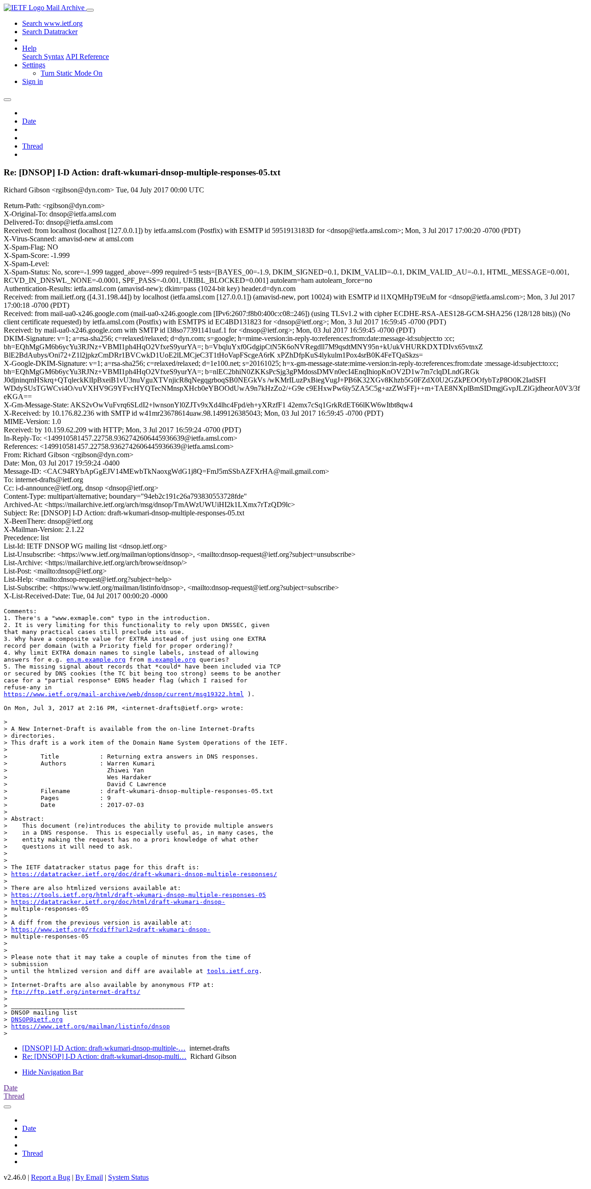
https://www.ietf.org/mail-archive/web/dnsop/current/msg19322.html (124, 694)
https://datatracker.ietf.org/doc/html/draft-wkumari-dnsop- (118, 901)
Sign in (32, 81)
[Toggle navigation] (90, 10)
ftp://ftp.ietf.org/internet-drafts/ (75, 991)
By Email (89, 1177)
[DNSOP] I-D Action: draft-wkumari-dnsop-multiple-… (104, 1048)
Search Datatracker (50, 32)
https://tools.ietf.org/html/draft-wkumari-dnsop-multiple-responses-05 (138, 894)
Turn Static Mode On (72, 73)
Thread (32, 146)
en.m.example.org (96, 659)
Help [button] (29, 48)
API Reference (87, 56)
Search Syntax (43, 56)
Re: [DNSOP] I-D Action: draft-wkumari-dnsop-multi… (104, 1056)
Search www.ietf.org (52, 23)
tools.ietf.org (233, 971)
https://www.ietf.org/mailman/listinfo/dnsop (90, 1026)
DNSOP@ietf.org (37, 1019)
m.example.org (172, 659)
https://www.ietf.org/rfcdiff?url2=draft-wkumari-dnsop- (111, 929)
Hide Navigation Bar (52, 1072)
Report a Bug (50, 1177)
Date (29, 121)
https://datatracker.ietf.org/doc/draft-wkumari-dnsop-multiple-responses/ (144, 874)
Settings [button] (33, 65)
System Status (128, 1177)
